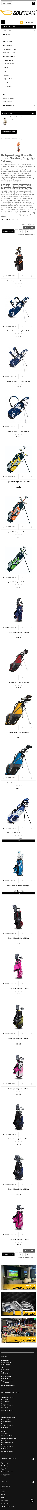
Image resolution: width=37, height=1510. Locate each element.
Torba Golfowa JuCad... (17, 117)
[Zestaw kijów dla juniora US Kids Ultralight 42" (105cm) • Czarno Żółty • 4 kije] (18, 1016)
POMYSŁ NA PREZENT (9, 98)
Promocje (8, 113)
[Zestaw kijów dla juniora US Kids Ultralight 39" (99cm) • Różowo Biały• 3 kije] (18, 966)
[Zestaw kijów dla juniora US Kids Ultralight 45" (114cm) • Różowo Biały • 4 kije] (18, 1217)
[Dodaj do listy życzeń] (23, 276)
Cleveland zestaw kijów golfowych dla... (18, 331)
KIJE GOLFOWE (7, 30)
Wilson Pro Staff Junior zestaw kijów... (18, 682)
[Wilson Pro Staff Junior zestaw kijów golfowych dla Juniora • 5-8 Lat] (18, 761)
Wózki (6, 67)
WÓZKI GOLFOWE (8, 38)
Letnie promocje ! (9, 105)
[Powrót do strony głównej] (1, 139)
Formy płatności (5, 1475)
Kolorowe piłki (9, 64)
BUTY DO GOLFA (7, 45)
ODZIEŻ (3, 1495)
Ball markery (8, 90)
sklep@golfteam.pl (9, 1385)
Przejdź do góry (32, 1500)
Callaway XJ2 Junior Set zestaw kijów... (18, 833)
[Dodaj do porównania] (31, 276)
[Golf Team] (18, 13)
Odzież (6, 75)
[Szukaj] (33, 3)
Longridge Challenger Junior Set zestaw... (18, 482)
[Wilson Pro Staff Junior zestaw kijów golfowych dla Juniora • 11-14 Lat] (18, 660)
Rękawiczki (8, 79)
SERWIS (5, 94)
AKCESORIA (4, 1501)
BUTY (2, 1498)
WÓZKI (3, 1492)
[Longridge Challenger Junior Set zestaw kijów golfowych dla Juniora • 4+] (18, 460)
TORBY (3, 1489)
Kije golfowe (8, 60)
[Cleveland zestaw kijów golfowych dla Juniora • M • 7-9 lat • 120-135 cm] (18, 359)
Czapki (6, 82)
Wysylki (3, 1469)
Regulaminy (4, 1463)
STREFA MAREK (7, 102)
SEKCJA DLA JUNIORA (9, 57)
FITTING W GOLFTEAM (7, 1507)
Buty (5, 71)
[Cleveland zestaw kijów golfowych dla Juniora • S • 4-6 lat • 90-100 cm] (18, 409)
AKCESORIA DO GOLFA (9, 53)
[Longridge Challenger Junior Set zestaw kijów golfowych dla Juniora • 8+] (18, 510)
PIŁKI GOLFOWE (7, 34)
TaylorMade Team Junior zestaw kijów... (19, 885)
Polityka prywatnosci (7, 1466)
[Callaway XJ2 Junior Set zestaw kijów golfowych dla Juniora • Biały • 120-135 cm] (18, 811)
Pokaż (23, 224)
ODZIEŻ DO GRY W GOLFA (10, 49)
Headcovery (8, 86)
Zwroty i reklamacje (7, 1472)
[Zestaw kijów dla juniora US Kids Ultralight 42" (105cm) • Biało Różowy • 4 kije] (18, 1067)
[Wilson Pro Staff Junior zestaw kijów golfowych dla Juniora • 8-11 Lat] (18, 710)
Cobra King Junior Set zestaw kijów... (18, 281)
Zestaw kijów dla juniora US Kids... (18, 632)
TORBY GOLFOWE (8, 42)
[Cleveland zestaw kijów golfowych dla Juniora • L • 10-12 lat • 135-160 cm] (18, 309)
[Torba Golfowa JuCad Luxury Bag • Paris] (5, 121)
